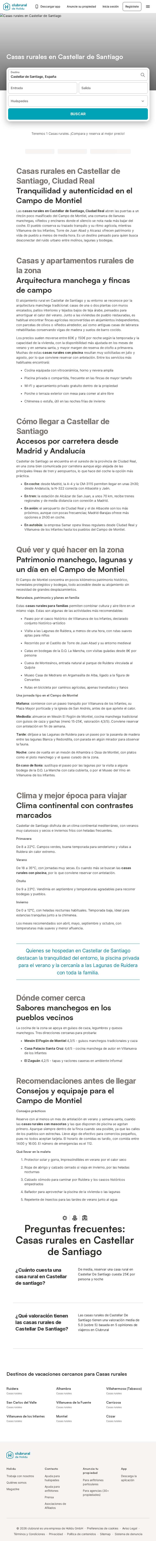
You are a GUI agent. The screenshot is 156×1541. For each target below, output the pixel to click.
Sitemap (105, 1534)
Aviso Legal (129, 1528)
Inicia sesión (111, 6)
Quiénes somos (16, 1482)
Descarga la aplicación (129, 1478)
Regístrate (132, 6)
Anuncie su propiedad (81, 6)
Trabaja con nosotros (20, 1476)
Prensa (49, 1497)
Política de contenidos (81, 1534)
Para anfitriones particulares (93, 1482)
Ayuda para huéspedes (52, 1478)
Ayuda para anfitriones (52, 1488)
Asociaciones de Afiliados (55, 1505)
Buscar (78, 114)
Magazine (12, 1489)
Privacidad (56, 1534)
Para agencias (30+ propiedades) (96, 1492)
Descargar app (50, 6)
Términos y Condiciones (29, 1534)
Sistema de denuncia (128, 1534)
